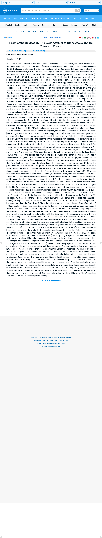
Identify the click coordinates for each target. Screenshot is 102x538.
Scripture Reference (51, 280)
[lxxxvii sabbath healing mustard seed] (3, 248)
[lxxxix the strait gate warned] (99, 248)
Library (9, 37)
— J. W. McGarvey (36, 51)
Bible (4, 37)
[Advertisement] (51, 301)
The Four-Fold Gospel (17, 51)
